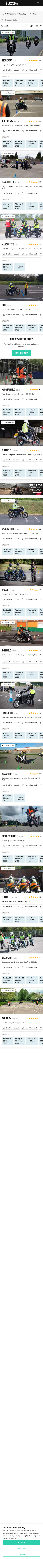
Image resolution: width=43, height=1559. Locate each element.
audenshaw (7, 121)
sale (4, 305)
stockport (7, 60)
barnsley (6, 1018)
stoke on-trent (9, 836)
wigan (5, 589)
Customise (22, 1548)
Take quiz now (21, 352)
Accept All (21, 1542)
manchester (8, 181)
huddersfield (8, 389)
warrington (8, 529)
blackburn (7, 713)
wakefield (7, 773)
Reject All (21, 1554)
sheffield (6, 450)
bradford (7, 957)
